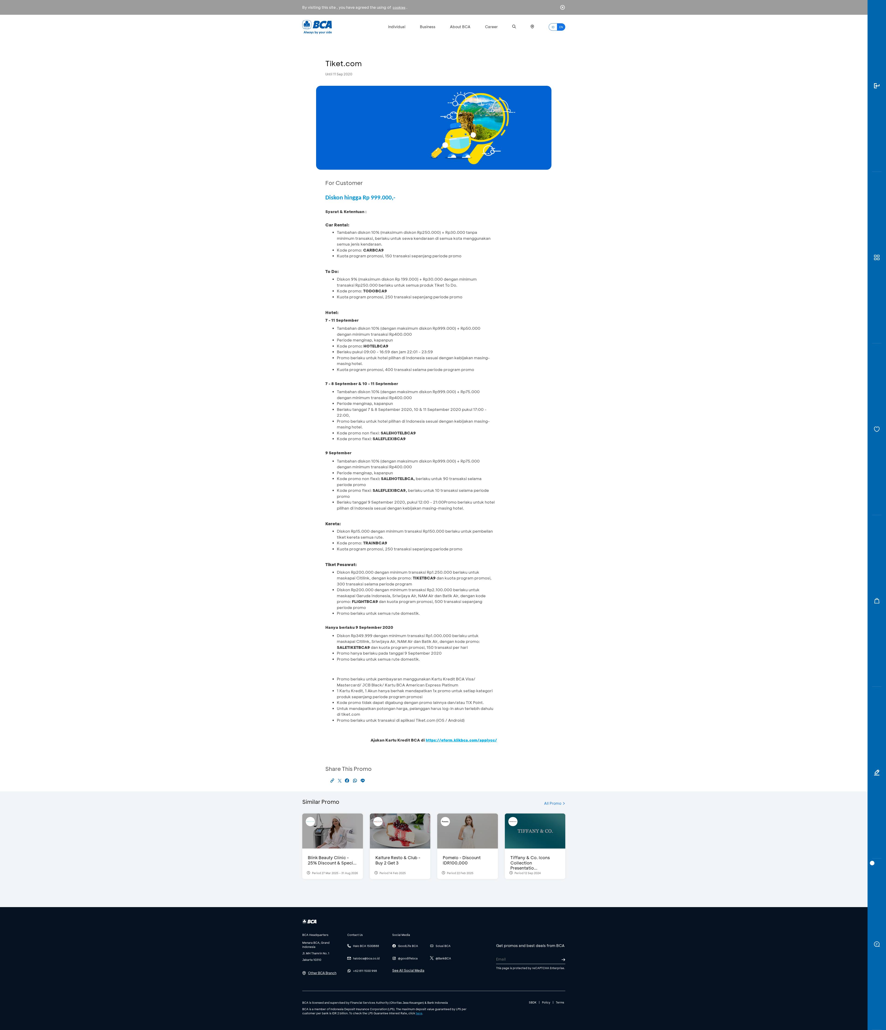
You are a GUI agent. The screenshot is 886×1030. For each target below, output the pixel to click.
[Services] (877, 429)
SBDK (532, 1002)
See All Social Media (408, 970)
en (561, 27)
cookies (399, 7)
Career (491, 26)
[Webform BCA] (877, 772)
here (419, 1013)
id (553, 27)
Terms (560, 1002)
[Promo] (877, 601)
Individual (396, 26)
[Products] (877, 258)
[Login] (877, 86)
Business (427, 26)
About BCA (460, 26)
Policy (546, 1002)
